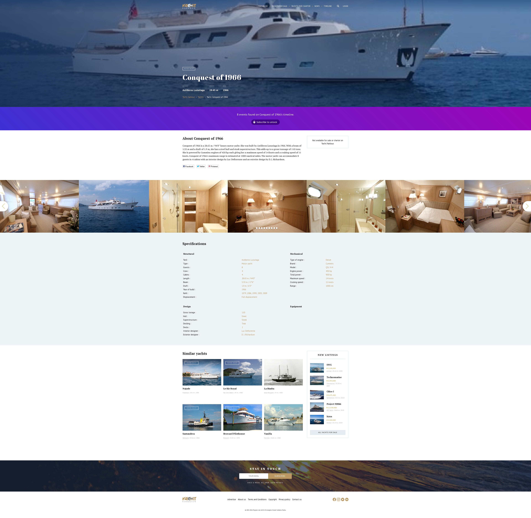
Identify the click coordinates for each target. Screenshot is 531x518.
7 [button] (269, 228)
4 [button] (262, 228)
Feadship (186, 393)
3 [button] (259, 228)
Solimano (185, 438)
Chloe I (330, 391)
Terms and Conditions (257, 499)
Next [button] (527, 206)
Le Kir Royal (230, 388)
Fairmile (267, 438)
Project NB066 (334, 404)
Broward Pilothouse (234, 433)
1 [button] (254, 228)
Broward (226, 438)
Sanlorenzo (330, 398)
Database (263, 6)
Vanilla (268, 433)
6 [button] (267, 228)
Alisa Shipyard (269, 393)
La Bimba (269, 388)
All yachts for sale (327, 432)
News (317, 6)
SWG (329, 364)
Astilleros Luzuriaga (194, 90)
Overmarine (331, 384)
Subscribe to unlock (267, 122)
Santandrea (189, 433)
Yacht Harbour (189, 6)
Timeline (328, 6)
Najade (186, 388)
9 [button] (274, 228)
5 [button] (264, 228)
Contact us (297, 499)
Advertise (231, 499)
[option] (39, 206)
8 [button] (272, 228)
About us (242, 499)
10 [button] (277, 228)
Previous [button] (4, 206)
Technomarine (334, 377)
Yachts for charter (301, 6)
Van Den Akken (228, 393)
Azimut (329, 371)
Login (345, 6)
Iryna (329, 416)
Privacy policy (284, 499)
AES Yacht (330, 410)
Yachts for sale (279, 6)
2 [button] (257, 228)
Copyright (273, 499)
